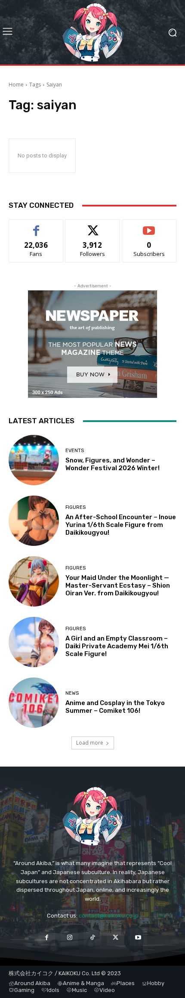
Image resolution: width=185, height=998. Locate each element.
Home (16, 84)
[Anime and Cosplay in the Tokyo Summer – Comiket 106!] (34, 703)
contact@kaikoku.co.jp (109, 915)
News (72, 693)
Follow (93, 226)
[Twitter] (115, 937)
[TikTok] (92, 937)
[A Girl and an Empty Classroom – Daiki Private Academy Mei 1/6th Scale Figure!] (34, 642)
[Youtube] (138, 937)
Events (74, 450)
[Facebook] (46, 937)
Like (36, 226)
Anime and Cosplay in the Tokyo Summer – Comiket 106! (115, 707)
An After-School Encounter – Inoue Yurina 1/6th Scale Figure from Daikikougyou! (120, 524)
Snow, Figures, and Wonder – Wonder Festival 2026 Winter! (112, 464)
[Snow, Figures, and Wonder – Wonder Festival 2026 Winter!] (34, 460)
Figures (75, 507)
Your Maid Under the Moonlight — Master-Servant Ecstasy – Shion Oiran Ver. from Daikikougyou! (117, 585)
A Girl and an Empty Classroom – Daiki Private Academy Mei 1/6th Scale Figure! (116, 646)
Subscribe (149, 226)
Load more (89, 742)
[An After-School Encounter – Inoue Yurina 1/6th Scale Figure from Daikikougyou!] (34, 521)
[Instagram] (69, 937)
